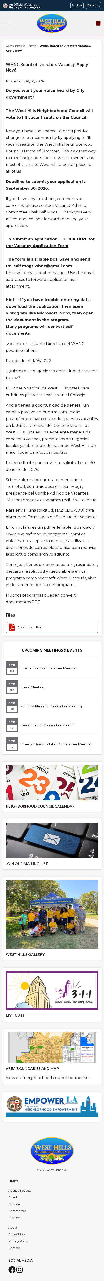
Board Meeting (32, 687)
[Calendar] (98, 23)
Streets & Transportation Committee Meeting (55, 744)
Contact (14, 1248)
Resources (15, 1217)
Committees (17, 1210)
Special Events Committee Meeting (48, 668)
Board (12, 1197)
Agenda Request (19, 1190)
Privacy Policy (18, 1241)
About (12, 1227)
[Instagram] (19, 1271)
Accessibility (16, 1234)
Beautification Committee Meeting (48, 725)
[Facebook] (12, 1271)
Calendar (14, 1204)
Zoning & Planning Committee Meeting (51, 706)
